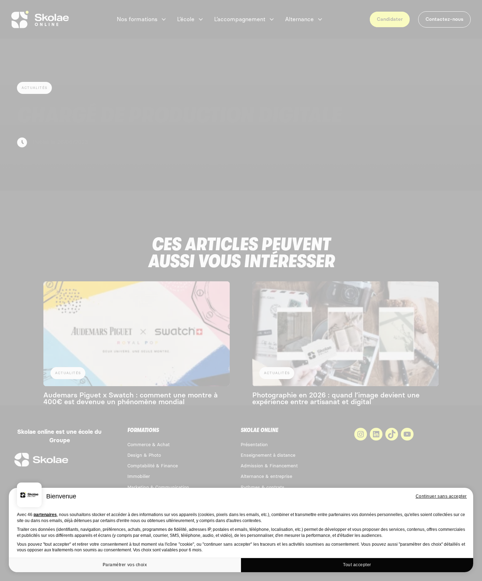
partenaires (45, 514)
